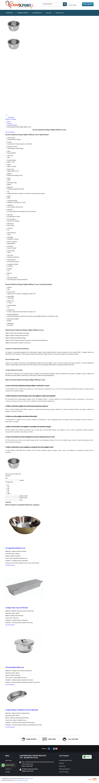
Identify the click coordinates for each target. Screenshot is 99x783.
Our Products (37, 13)
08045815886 (10, 765)
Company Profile (22, 13)
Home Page (9, 13)
